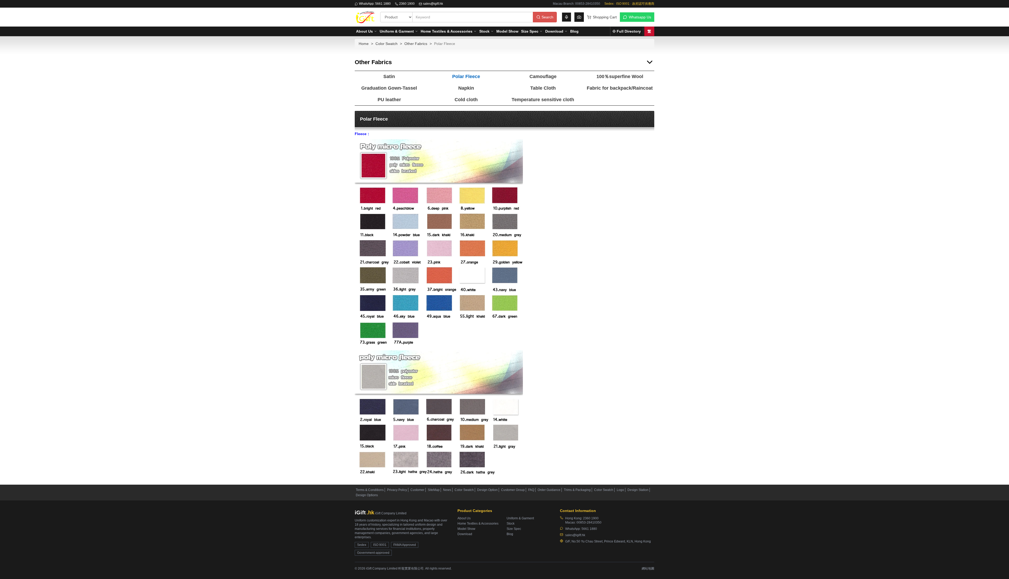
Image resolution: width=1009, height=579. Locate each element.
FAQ (531, 490)
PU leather (389, 99)
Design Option (487, 490)
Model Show (507, 31)
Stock (484, 31)
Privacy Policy (397, 490)
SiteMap (434, 490)
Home (364, 44)
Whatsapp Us (640, 17)
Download (554, 31)
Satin (389, 76)
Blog (574, 31)
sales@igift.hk (433, 4)
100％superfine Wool (619, 76)
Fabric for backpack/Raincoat (620, 88)
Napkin (466, 88)
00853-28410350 (588, 522)
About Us (364, 31)
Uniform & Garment (397, 31)
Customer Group (513, 490)
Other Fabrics (415, 44)
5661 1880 (589, 529)
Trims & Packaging (577, 490)
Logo (620, 490)
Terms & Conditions (370, 490)
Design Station (637, 490)
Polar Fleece (466, 76)
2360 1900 (407, 4)
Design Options (367, 495)
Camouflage (543, 76)
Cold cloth (466, 99)
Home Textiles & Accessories (446, 31)
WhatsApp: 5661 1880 (375, 4)
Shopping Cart (605, 17)
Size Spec (529, 31)
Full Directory (629, 31)
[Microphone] (566, 17)
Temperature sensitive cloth (543, 99)
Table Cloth (543, 88)
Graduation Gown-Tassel (389, 88)
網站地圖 (648, 568)
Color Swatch (386, 44)
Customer (417, 490)
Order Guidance (549, 490)
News (447, 490)
